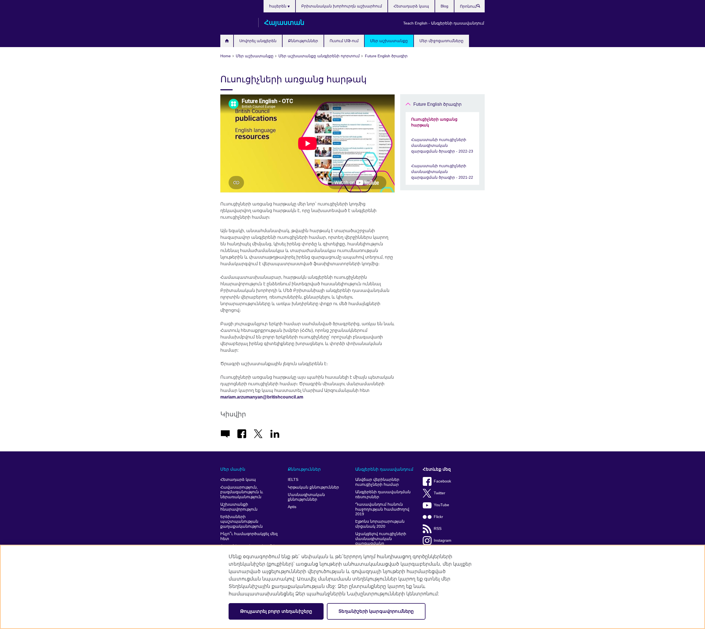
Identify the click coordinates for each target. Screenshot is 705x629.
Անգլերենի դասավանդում (384, 469)
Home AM (226, 41)
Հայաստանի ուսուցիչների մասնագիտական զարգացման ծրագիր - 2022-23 (442, 145)
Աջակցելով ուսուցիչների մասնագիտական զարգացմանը (380, 539)
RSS (437, 529)
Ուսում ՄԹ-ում (344, 41)
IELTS (293, 480)
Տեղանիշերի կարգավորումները (376, 611)
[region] (352, 587)
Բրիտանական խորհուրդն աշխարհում (341, 6)
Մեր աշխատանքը (389, 41)
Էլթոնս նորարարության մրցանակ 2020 (380, 523)
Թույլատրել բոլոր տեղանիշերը (276, 611)
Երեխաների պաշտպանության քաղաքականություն (241, 521)
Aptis (292, 507)
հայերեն (278, 6)
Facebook (442, 481)
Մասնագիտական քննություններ (306, 497)
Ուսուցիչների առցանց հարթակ (434, 122)
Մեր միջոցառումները (441, 41)
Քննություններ (303, 41)
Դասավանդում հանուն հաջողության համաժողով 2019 (382, 509)
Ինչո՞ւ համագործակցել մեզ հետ (249, 536)
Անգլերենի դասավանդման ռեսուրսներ (383, 494)
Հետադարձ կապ (411, 6)
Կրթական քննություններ (313, 487)
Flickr (438, 517)
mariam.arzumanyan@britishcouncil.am (261, 397)
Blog (444, 6)
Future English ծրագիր (437, 104)
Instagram (442, 540)
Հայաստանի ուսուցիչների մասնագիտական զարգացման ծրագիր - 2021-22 (442, 172)
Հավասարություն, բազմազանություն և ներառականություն (241, 492)
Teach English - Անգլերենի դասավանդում (443, 23)
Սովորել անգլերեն (257, 41)
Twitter (439, 493)
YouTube (441, 505)
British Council (236, 22)
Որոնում (481, 7)
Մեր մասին (232, 469)
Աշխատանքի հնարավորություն (238, 506)
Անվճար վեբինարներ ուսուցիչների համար (377, 482)
